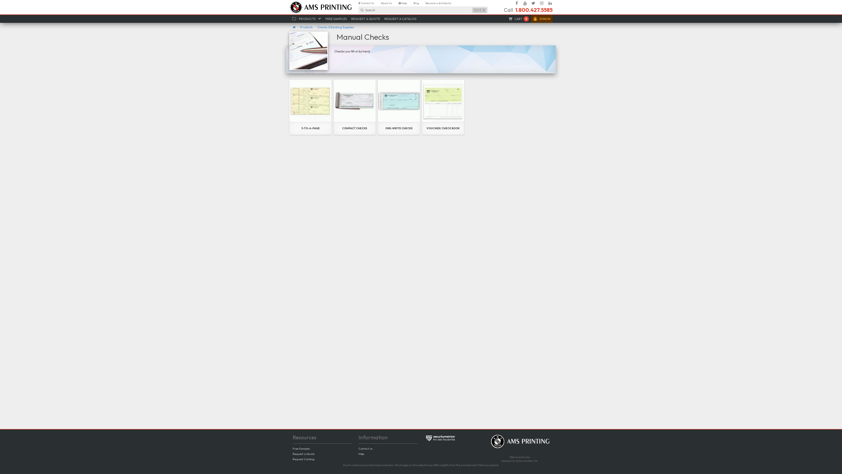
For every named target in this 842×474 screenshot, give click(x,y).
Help (361, 454)
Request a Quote (303, 454)
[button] (542, 19)
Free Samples (301, 448)
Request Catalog (303, 459)
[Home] (294, 27)
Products (306, 27)
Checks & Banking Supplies (335, 27)
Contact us (366, 448)
